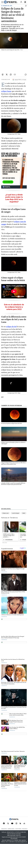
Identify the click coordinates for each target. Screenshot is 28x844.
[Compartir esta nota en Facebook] (2, 74)
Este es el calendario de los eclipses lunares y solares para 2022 (14, 307)
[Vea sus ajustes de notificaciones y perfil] (25, 2)
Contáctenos (18, 828)
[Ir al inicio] (10, 2)
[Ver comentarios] (25, 6)
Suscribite (8, 182)
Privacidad (24, 828)
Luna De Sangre (15, 513)
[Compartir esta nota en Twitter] (6, 74)
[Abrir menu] (2, 2)
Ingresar (21, 2)
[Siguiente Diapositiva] (25, 531)
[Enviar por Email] (14, 74)
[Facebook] (4, 824)
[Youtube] (12, 823)
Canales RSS (4, 828)
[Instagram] (16, 823)
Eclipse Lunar (5, 513)
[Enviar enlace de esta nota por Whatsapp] (10, 74)
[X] (8, 823)
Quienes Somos (11, 828)
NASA (23, 513)
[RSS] (20, 823)
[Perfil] (14, 819)
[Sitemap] (24, 823)
